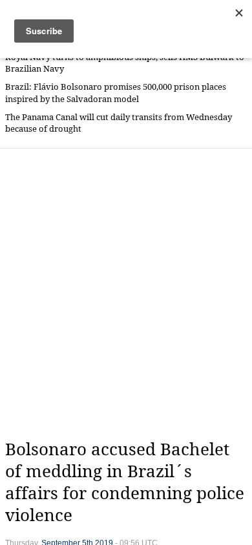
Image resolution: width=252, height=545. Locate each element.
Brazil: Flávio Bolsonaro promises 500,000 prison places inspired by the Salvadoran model (115, 92)
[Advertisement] (126, 294)
